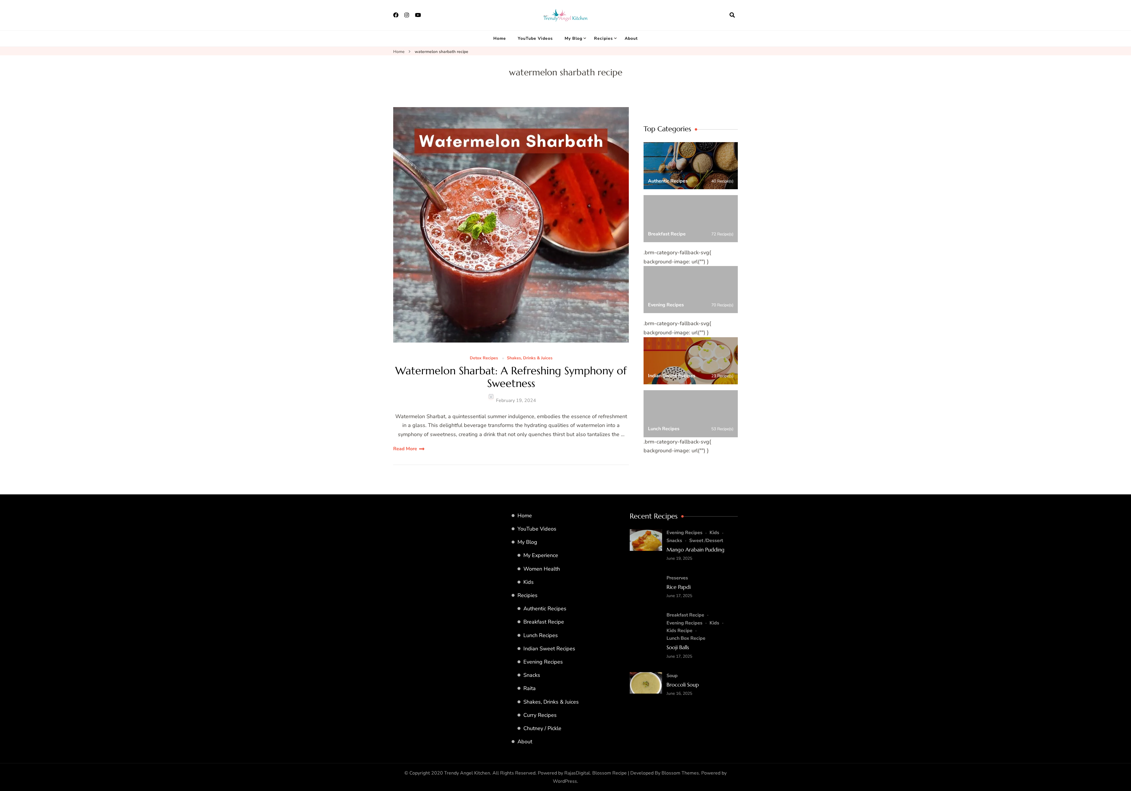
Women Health (541, 568)
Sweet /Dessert (706, 540)
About (631, 38)
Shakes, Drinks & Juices (530, 358)
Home (499, 38)
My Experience (540, 555)
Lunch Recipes (540, 635)
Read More (405, 449)
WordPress (565, 781)
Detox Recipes (484, 358)
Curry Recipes (540, 715)
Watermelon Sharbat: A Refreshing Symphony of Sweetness (511, 377)
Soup (672, 675)
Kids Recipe (679, 630)
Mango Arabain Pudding (696, 549)
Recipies (603, 38)
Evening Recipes (543, 661)
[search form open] (732, 15)
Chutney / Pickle (542, 728)
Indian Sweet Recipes (549, 648)
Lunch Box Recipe (686, 638)
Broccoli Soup (683, 684)
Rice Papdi (679, 587)
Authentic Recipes (544, 608)
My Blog (573, 38)
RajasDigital (577, 773)
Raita (529, 688)
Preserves (677, 578)
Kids (528, 582)
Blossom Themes (680, 773)
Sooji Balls (678, 647)
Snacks (531, 675)
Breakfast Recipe (543, 621)
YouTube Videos (535, 38)
